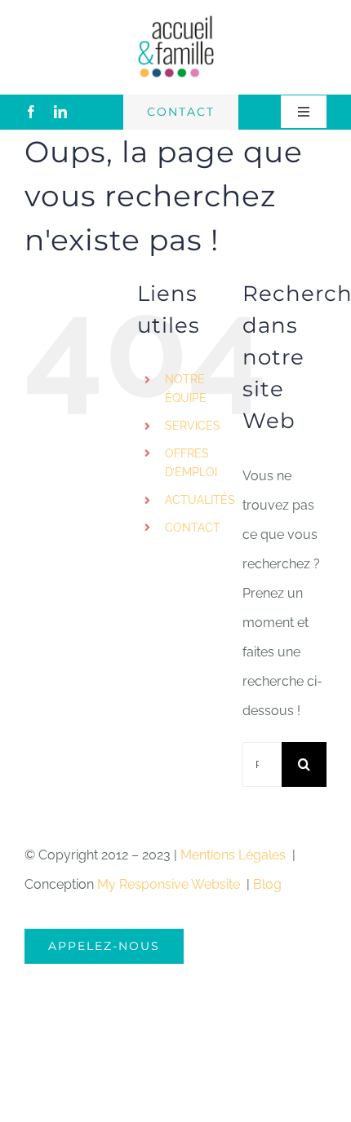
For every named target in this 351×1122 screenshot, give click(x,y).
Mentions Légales (234, 855)
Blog (267, 884)
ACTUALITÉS (200, 499)
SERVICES (192, 425)
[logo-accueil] (175, 20)
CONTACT (192, 527)
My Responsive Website (170, 884)
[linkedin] (60, 111)
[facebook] (31, 111)
